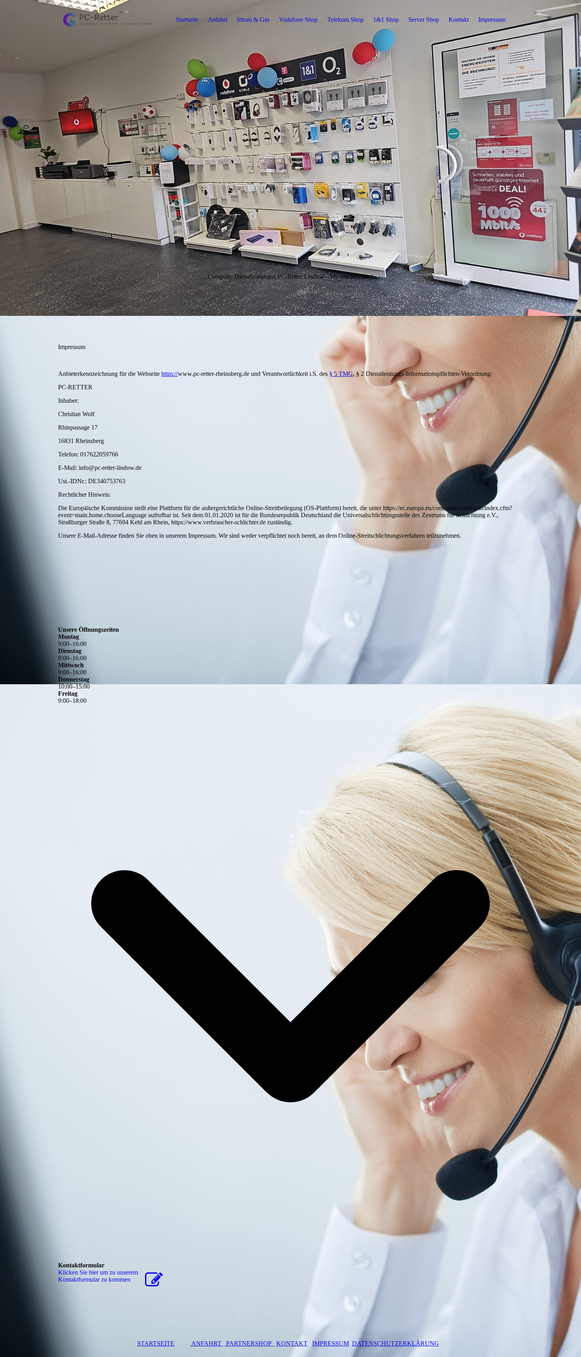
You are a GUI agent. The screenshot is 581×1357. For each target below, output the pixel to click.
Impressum (492, 19)
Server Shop (423, 19)
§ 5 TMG (341, 373)
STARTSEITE (155, 1343)
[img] (107, 19)
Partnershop (249, 1343)
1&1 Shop (386, 19)
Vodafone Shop (298, 19)
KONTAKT (291, 1343)
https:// (169, 373)
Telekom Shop (345, 19)
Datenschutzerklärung (395, 1343)
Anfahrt (217, 19)
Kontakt (459, 19)
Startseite (187, 19)
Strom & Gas (253, 19)
